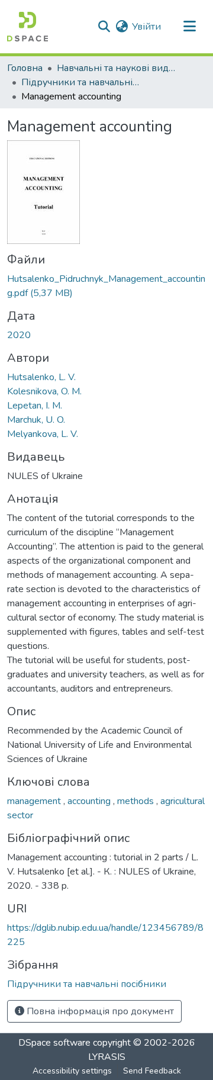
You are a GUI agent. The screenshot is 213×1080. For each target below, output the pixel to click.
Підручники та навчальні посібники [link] (80, 82)
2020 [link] (19, 335)
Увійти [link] (146, 26)
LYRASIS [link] (106, 1056)
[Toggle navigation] (189, 26)
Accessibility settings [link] (72, 1070)
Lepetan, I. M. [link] (34, 405)
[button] (27, 26)
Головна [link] (25, 68)
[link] (106, 286)
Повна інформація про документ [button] (99, 1011)
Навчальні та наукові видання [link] (116, 68)
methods (136, 801)
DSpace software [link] (54, 1042)
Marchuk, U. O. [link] (36, 419)
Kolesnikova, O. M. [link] (44, 391)
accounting (90, 801)
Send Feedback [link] (152, 1070)
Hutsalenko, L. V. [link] (41, 377)
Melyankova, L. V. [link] (42, 434)
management (35, 801)
